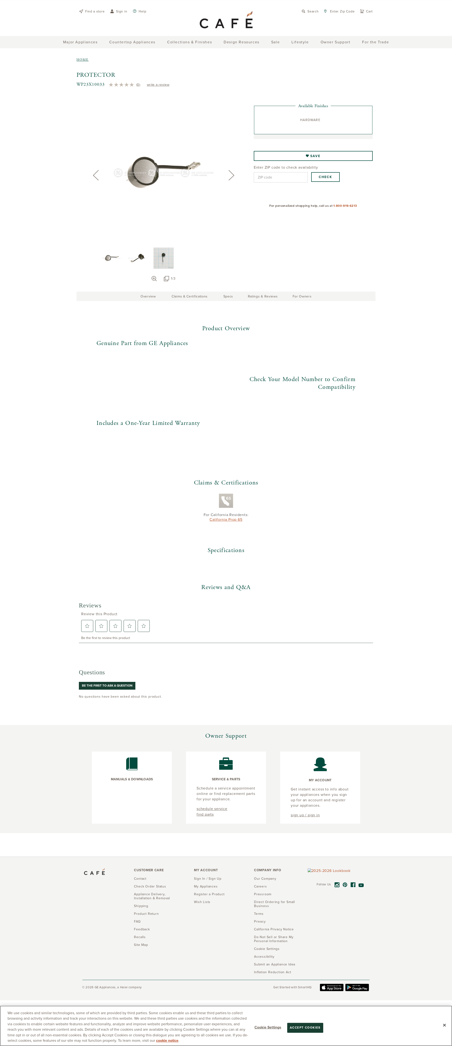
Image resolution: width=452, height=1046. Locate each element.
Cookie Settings (267, 1027)
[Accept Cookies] (444, 1025)
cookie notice (167, 1040)
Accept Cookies (305, 1028)
